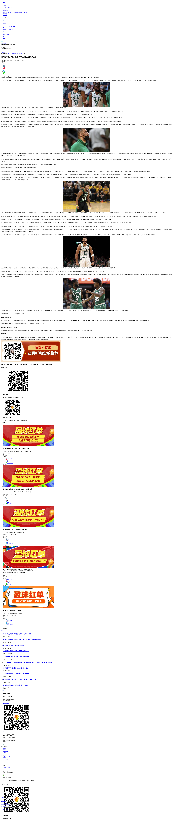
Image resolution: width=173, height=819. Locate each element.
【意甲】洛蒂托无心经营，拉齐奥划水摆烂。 (16, 651)
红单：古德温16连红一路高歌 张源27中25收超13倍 (17, 489)
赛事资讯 (5, 13)
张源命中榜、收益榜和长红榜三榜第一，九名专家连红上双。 (17, 451)
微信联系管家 (6, 767)
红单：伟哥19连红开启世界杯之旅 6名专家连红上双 (18, 570)
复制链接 (9, 458)
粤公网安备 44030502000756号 (74, 780)
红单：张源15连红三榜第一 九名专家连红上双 (16, 448)
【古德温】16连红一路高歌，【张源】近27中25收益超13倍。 (17, 492)
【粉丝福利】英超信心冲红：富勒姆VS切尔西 (16, 656)
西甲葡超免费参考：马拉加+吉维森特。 (14, 645)
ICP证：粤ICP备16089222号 (40, 780)
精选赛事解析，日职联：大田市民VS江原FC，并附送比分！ (20, 679)
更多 (2, 631)
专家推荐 (5, 752)
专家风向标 (15, 12)
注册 (2, 52)
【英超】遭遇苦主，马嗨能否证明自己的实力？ (16, 673)
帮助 (4, 38)
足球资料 (5, 12)
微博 (8, 460)
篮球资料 (10, 12)
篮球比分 (10, 7)
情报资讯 (5, 751)
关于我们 (5, 759)
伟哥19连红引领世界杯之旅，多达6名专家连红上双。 (16, 572)
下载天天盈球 (6, 756)
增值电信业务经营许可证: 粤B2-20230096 (57, 780)
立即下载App (6, 703)
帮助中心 (5, 757)
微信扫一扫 (10, 463)
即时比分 (5, 5)
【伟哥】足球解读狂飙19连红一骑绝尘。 (13, 613)
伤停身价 (25, 12)
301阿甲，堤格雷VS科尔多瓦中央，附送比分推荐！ (18, 634)
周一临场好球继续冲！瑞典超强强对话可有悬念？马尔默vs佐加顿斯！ (23, 639)
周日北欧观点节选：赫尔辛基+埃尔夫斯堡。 (15, 685)
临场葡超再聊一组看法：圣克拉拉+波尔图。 (15, 668)
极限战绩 (20, 12)
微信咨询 (4, 43)
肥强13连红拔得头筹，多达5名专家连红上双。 (14, 532)
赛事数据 (5, 10)
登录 (4, 52)
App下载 (5, 15)
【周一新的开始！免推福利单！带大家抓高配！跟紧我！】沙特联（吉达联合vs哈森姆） (28, 662)
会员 (4, 36)
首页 (4, 2)
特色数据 (19, 53)
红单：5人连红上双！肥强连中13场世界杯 (15, 529)
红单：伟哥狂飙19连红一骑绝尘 (12, 610)
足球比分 (5, 7)
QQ (8, 461)
